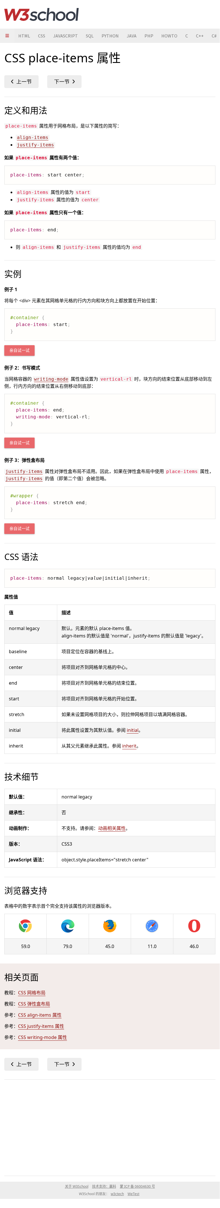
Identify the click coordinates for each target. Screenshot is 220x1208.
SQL (90, 36)
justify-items (35, 145)
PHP (148, 36)
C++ (200, 36)
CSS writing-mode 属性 (42, 1037)
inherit (129, 746)
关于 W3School (76, 1186)
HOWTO (169, 36)
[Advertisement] (109, 1126)
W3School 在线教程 (41, 14)
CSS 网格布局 (31, 993)
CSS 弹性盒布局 (34, 1004)
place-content (21, 81)
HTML (24, 36)
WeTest (133, 1193)
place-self (64, 81)
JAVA (131, 36)
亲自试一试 (19, 350)
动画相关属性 (112, 828)
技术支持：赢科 (104, 1186)
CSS (41, 36)
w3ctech (117, 1193)
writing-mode (51, 379)
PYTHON (110, 36)
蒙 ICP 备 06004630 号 (137, 1186)
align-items (32, 137)
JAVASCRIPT (65, 36)
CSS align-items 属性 (40, 1015)
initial (132, 730)
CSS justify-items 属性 (41, 1026)
